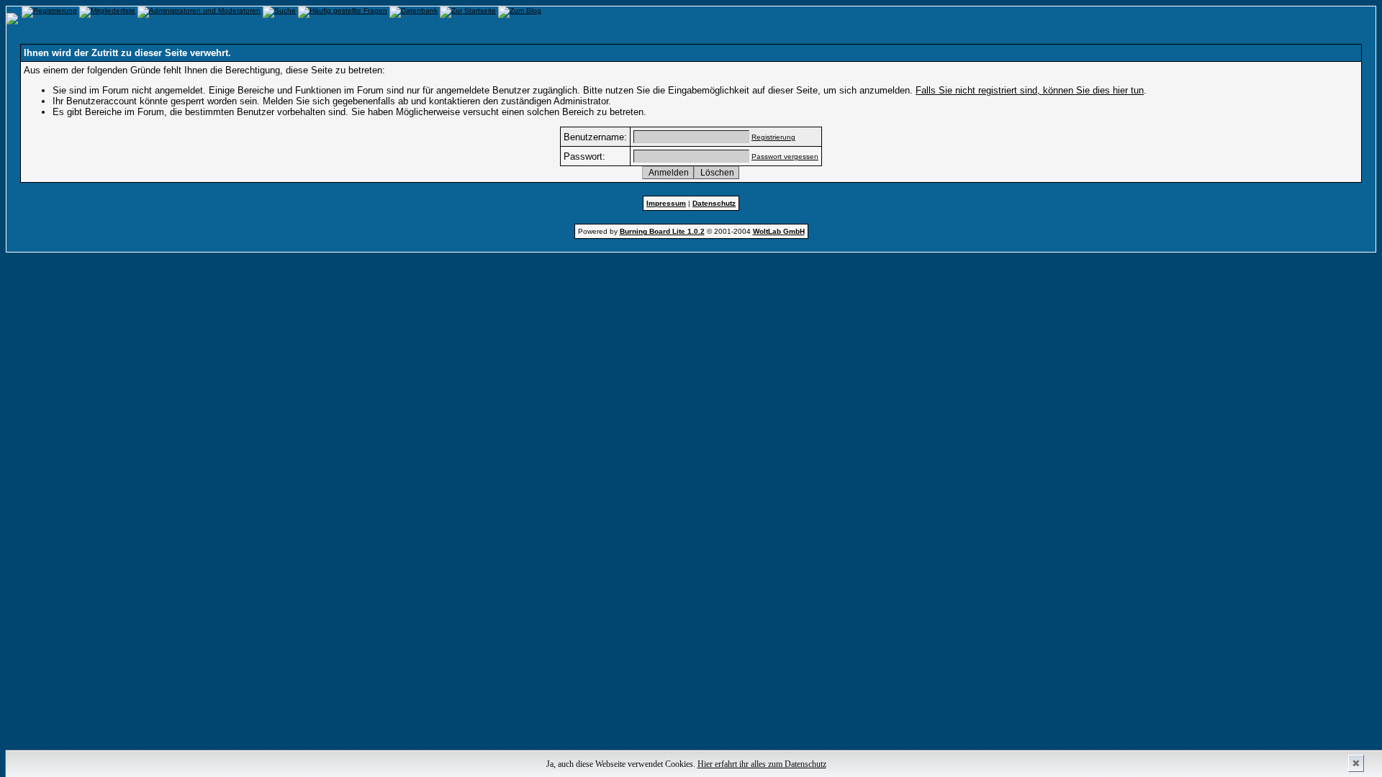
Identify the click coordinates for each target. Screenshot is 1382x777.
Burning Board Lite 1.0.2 (662, 231)
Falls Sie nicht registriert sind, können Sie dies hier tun (1030, 90)
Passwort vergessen (784, 156)
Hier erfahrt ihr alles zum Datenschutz (761, 764)
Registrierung (773, 137)
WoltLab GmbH (779, 231)
